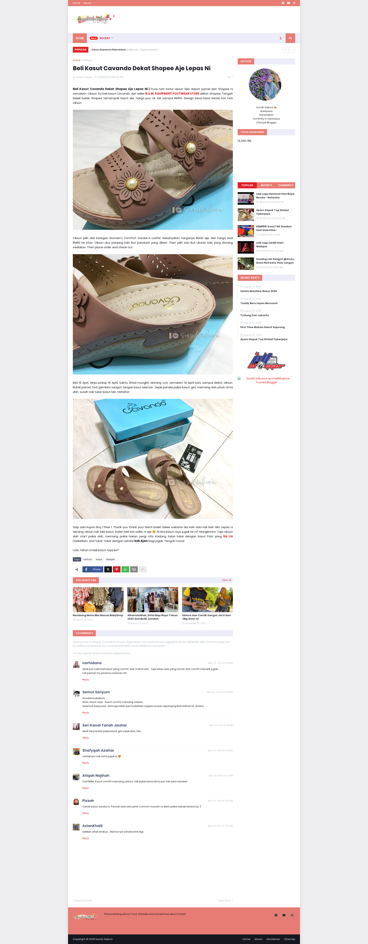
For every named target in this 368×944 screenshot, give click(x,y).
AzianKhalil (92, 825)
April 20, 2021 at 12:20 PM (220, 692)
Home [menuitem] (80, 38)
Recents (266, 185)
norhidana (92, 662)
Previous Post (83, 900)
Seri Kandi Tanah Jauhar (104, 725)
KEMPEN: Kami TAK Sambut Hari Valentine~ (274, 228)
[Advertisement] (225, 19)
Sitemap (289, 939)
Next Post (225, 900)
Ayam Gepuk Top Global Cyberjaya (272, 212)
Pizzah (88, 800)
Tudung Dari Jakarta (254, 315)
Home (76, 3)
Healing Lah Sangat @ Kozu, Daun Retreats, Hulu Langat (275, 260)
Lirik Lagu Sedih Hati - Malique (270, 244)
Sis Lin (228, 536)
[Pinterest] (117, 569)
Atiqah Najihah (95, 775)
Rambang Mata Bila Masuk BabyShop (98, 615)
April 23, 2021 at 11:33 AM (220, 800)
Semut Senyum (96, 692)
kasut (99, 559)
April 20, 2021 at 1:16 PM (221, 725)
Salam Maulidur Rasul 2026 (258, 291)
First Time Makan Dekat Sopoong (262, 327)
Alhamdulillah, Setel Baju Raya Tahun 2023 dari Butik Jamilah (152, 617)
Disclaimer (273, 939)
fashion (87, 60)
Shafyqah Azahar (98, 750)
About (87, 3)
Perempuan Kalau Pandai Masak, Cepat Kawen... (122, 49)
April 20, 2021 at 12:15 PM (220, 663)
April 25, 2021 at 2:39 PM (220, 825)
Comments (285, 185)
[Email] (134, 569)
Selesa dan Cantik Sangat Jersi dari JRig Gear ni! (206, 617)
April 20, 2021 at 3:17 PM (221, 775)
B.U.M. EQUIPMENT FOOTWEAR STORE (172, 94)
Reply (85, 679)
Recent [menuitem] (105, 38)
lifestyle (110, 559)
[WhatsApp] (125, 569)
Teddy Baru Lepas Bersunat (259, 303)
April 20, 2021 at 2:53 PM (220, 750)
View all (226, 580)
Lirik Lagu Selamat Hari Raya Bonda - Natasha (275, 195)
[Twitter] (108, 569)
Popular (247, 185)
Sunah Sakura (104, 939)
